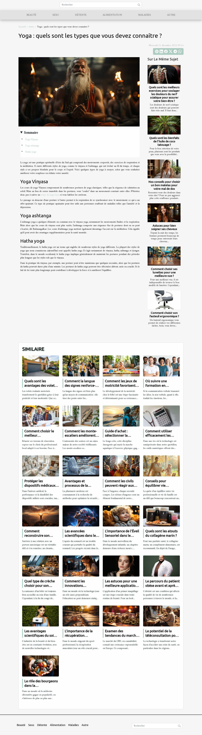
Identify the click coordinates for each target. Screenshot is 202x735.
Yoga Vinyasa (32, 139)
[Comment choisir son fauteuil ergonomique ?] (164, 299)
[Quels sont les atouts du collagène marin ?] (161, 516)
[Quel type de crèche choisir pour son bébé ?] (40, 566)
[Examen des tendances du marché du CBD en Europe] (121, 616)
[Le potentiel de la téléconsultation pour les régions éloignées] (161, 616)
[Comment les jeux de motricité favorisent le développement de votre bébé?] (121, 366)
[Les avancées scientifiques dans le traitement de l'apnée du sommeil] (81, 516)
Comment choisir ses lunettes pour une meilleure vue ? (164, 272)
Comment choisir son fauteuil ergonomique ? (164, 314)
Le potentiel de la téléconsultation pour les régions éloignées (162, 635)
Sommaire (31, 132)
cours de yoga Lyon (50, 195)
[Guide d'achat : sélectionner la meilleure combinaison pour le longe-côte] (121, 416)
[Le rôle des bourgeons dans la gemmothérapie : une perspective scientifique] (40, 666)
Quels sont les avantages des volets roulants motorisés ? (40, 385)
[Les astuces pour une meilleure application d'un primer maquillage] (121, 566)
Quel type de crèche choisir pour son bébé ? (39, 585)
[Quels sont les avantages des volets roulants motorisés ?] (40, 366)
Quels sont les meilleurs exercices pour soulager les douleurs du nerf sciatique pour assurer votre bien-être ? (164, 94)
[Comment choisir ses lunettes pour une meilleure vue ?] (164, 256)
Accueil (21, 27)
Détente (81, 15)
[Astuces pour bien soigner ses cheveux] (164, 212)
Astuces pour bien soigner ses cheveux (164, 227)
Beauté (31, 15)
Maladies (144, 15)
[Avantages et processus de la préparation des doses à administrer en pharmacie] (81, 466)
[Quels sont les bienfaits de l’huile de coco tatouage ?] (164, 125)
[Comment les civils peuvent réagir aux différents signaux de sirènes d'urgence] (121, 466)
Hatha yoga (30, 152)
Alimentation (112, 15)
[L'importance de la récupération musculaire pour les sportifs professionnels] (81, 616)
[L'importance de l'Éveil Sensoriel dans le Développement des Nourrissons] (121, 516)
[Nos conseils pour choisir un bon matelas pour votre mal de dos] (164, 168)
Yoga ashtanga (32, 146)
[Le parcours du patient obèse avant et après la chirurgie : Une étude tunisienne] (161, 566)
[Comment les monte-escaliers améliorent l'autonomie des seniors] (81, 416)
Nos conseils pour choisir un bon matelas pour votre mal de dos (164, 185)
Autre (171, 15)
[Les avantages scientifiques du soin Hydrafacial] (40, 616)
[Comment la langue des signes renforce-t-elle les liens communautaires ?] (81, 366)
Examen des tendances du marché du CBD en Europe (121, 635)
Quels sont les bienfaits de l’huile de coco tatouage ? (164, 141)
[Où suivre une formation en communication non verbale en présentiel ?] (161, 366)
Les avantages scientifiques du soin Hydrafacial (40, 635)
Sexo (55, 15)
